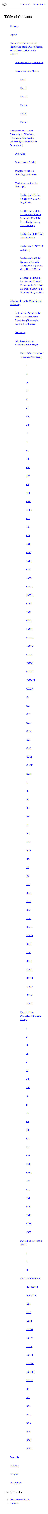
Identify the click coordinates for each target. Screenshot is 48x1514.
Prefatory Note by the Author (29, 62)
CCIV (28, 1423)
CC (27, 1389)
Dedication (20, 153)
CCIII (28, 1414)
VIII (28, 424)
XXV (28, 569)
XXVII (29, 586)
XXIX (29, 603)
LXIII (28, 892)
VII (27, 416)
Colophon (14, 1474)
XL (27, 697)
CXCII (29, 1320)
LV (27, 824)
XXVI (29, 578)
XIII (28, 467)
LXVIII (29, 935)
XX (27, 526)
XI (27, 450)
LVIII (28, 850)
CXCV (29, 1346)
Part (23, 79)
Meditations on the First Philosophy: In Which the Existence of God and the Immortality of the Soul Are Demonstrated (23, 138)
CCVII (29, 1448)
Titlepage (14, 26)
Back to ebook (25, 4)
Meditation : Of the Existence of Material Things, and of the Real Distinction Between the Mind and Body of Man (31, 285)
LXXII (29, 969)
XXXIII (29, 637)
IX (27, 433)
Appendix (14, 1457)
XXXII (29, 629)
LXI (28, 875)
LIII (27, 807)
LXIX (28, 944)
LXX (28, 952)
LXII (28, 884)
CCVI (28, 1440)
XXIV (29, 561)
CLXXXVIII (32, 1286)
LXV (28, 909)
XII (27, 458)
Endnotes (14, 1465)
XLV (28, 739)
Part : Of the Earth (30, 1278)
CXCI (28, 1312)
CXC (28, 1303)
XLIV (28, 731)
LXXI (28, 961)
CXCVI (29, 1354)
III (27, 382)
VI (27, 407)
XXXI (29, 620)
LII (27, 799)
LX (27, 867)
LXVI (28, 918)
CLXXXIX (31, 1295)
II (26, 373)
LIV (28, 816)
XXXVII (30, 671)
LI (27, 790)
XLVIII (29, 765)
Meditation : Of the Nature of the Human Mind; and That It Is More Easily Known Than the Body (30, 218)
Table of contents (40, 4)
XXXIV (29, 646)
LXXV (29, 995)
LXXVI (29, 1003)
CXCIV (29, 1337)
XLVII (29, 756)
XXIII (28, 552)
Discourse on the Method (27, 71)
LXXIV (29, 986)
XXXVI (29, 663)
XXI (28, 535)
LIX (28, 858)
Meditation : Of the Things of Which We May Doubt (30, 198)
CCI (28, 1397)
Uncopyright (15, 1482)
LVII (28, 841)
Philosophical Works (20, 1499)
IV (27, 390)
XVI (28, 492)
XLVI (28, 748)
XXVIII (29, 595)
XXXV (29, 654)
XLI (28, 705)
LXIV (28, 901)
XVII (28, 501)
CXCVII (30, 1363)
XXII (28, 544)
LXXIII (29, 978)
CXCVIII (30, 1372)
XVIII (28, 509)
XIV (28, 475)
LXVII (29, 927)
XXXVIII (30, 680)
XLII (28, 714)
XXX (28, 612)
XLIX (28, 773)
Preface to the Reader (25, 162)
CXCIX (29, 1380)
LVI (27, 833)
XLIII (28, 722)
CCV (28, 1431)
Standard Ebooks (4, 4)
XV (27, 484)
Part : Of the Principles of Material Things (30, 1015)
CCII (28, 1406)
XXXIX (29, 688)
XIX (28, 518)
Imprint (13, 34)
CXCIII (29, 1329)
